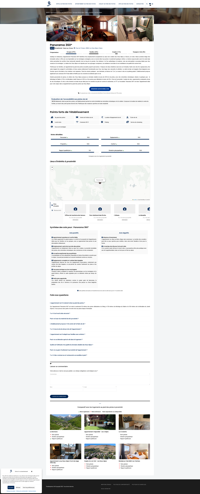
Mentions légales (32, 491)
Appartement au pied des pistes (85, 4)
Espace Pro (140, 4)
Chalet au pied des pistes (107, 4)
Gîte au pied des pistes (126, 4)
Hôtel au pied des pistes (64, 4)
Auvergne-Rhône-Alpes (78, 12)
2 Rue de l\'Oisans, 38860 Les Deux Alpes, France (88, 48)
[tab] (100, 303)
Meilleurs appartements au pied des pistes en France (59, 12)
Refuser (18, 487)
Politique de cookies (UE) (139, 484)
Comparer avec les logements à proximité (100, 156)
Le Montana (54, 432)
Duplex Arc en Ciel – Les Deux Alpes (95, 461)
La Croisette (123, 432)
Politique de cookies (11, 491)
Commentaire (100, 374)
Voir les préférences (28, 487)
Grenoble (91, 12)
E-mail (100, 387)
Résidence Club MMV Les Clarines (129, 461)
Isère (86, 12)
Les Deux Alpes (98, 12)
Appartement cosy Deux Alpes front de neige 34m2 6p (64, 462)
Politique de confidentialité (22, 491)
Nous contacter (105, 488)
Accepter (11, 487)
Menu (152, 3)
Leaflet (134, 199)
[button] (31, 471)
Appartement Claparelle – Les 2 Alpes (96, 432)
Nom (66, 387)
